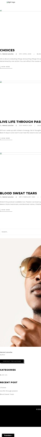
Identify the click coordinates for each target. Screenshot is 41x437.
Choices (7, 50)
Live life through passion (9, 391)
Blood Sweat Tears (18, 193)
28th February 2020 (27, 197)
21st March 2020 (25, 125)
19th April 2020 (25, 54)
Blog (39, 54)
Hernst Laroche (7, 54)
